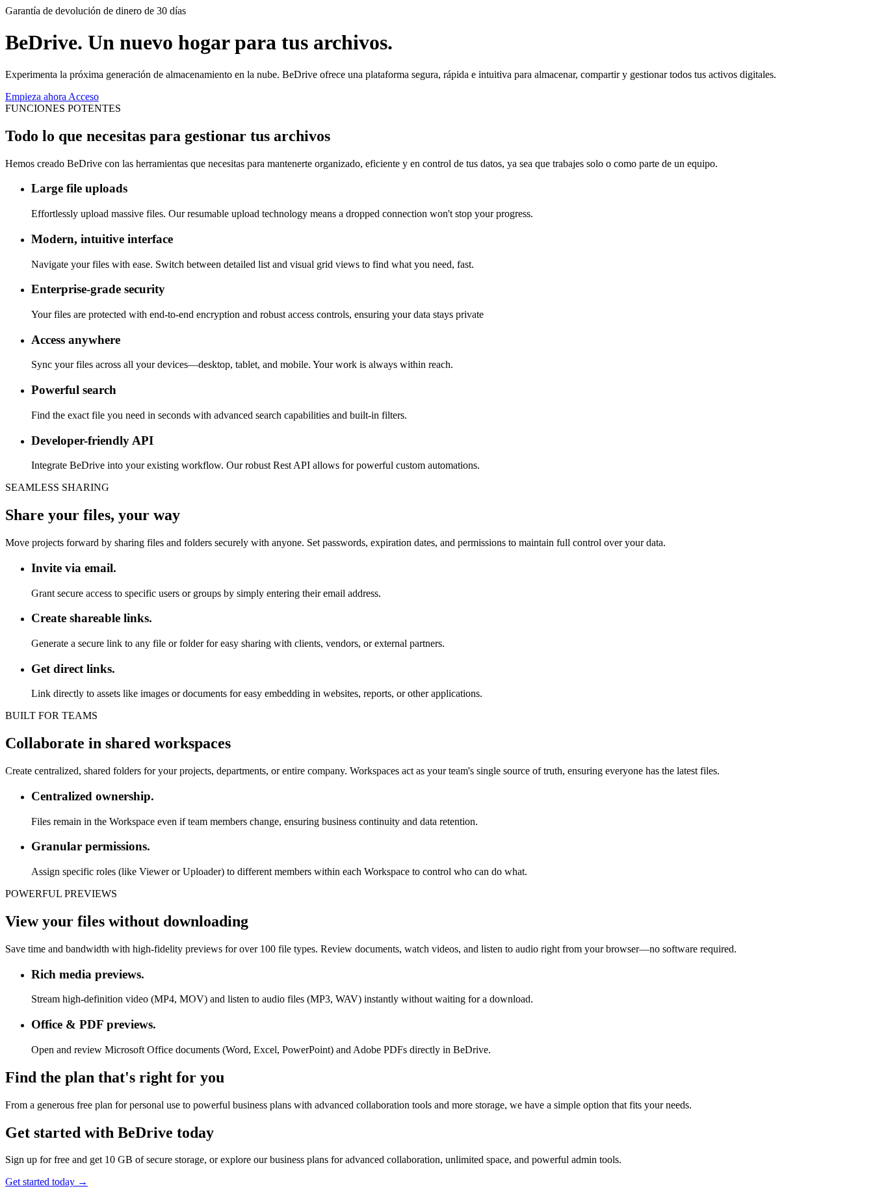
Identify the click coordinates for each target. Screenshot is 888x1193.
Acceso (83, 96)
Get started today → (46, 1181)
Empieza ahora (36, 96)
